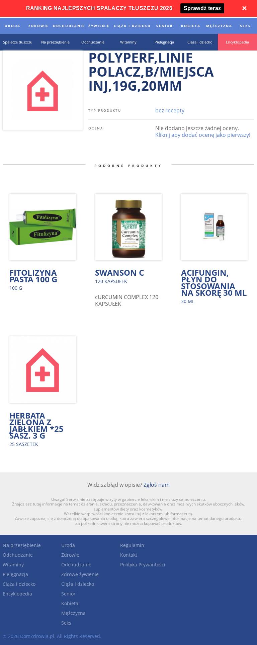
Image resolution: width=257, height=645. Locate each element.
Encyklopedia (17, 593)
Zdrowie (70, 555)
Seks (66, 623)
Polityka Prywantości (142, 564)
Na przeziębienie (22, 545)
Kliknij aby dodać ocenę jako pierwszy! (202, 135)
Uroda (68, 545)
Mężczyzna (73, 613)
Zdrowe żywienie (80, 574)
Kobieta (69, 603)
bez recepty (169, 110)
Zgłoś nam (157, 484)
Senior (68, 593)
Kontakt (128, 555)
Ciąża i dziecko (19, 584)
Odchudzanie (18, 555)
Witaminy (13, 564)
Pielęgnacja (15, 574)
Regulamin (132, 545)
